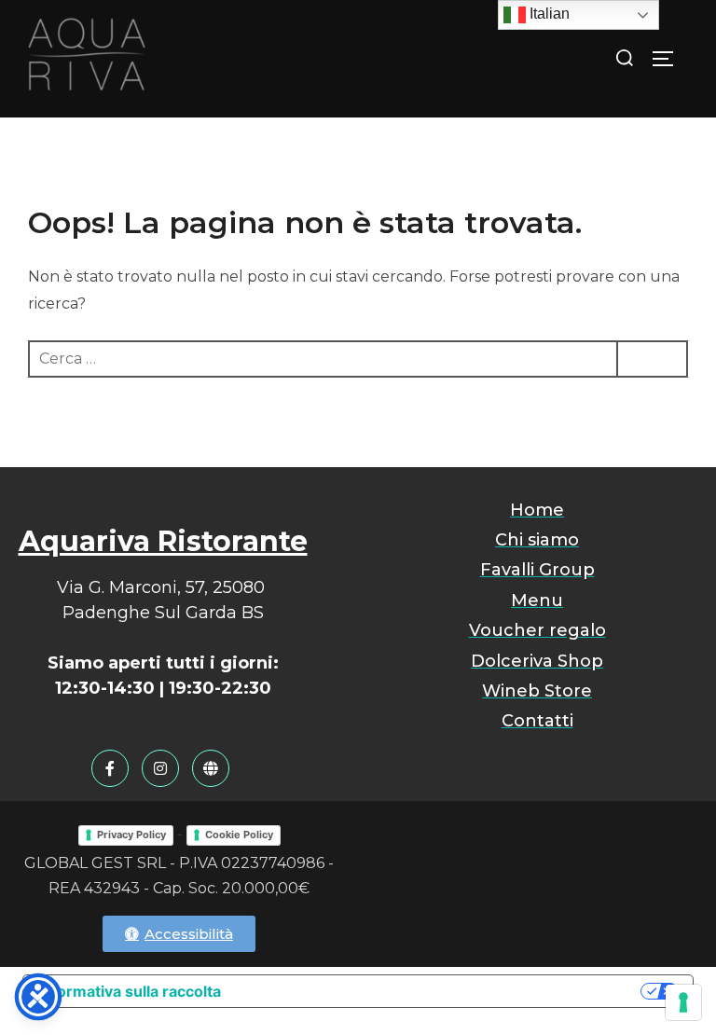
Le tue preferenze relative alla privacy (440, 991)
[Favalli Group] (210, 768)
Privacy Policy (131, 834)
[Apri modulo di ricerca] (625, 57)
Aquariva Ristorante (163, 541)
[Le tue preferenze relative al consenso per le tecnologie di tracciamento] (683, 1002)
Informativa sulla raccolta (129, 991)
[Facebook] (110, 768)
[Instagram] (160, 768)
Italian (548, 13)
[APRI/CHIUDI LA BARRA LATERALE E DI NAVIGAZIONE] (669, 58)
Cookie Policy (239, 834)
